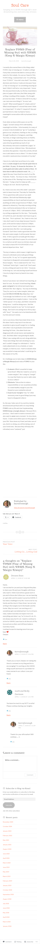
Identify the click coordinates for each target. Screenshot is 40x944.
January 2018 (7, 926)
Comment (30, 775)
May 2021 (6, 840)
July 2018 (6, 903)
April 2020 (6, 858)
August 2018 (7, 899)
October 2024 (7, 826)
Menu (21, 20)
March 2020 (6, 863)
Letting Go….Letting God (26, 551)
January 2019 (7, 885)
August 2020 (7, 849)
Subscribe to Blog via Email (18, 788)
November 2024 (8, 822)
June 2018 (6, 908)
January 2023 (7, 831)
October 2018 (7, 890)
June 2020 (6, 854)
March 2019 (6, 876)
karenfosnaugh (26, 61)
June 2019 (6, 867)
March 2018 (6, 922)
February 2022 (7, 835)
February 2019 (7, 881)
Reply (5, 644)
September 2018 (8, 894)
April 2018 (6, 917)
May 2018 (6, 912)
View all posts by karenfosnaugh (24, 508)
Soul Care (20, 5)
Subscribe (9, 805)
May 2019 (6, 872)
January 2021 (7, 844)
